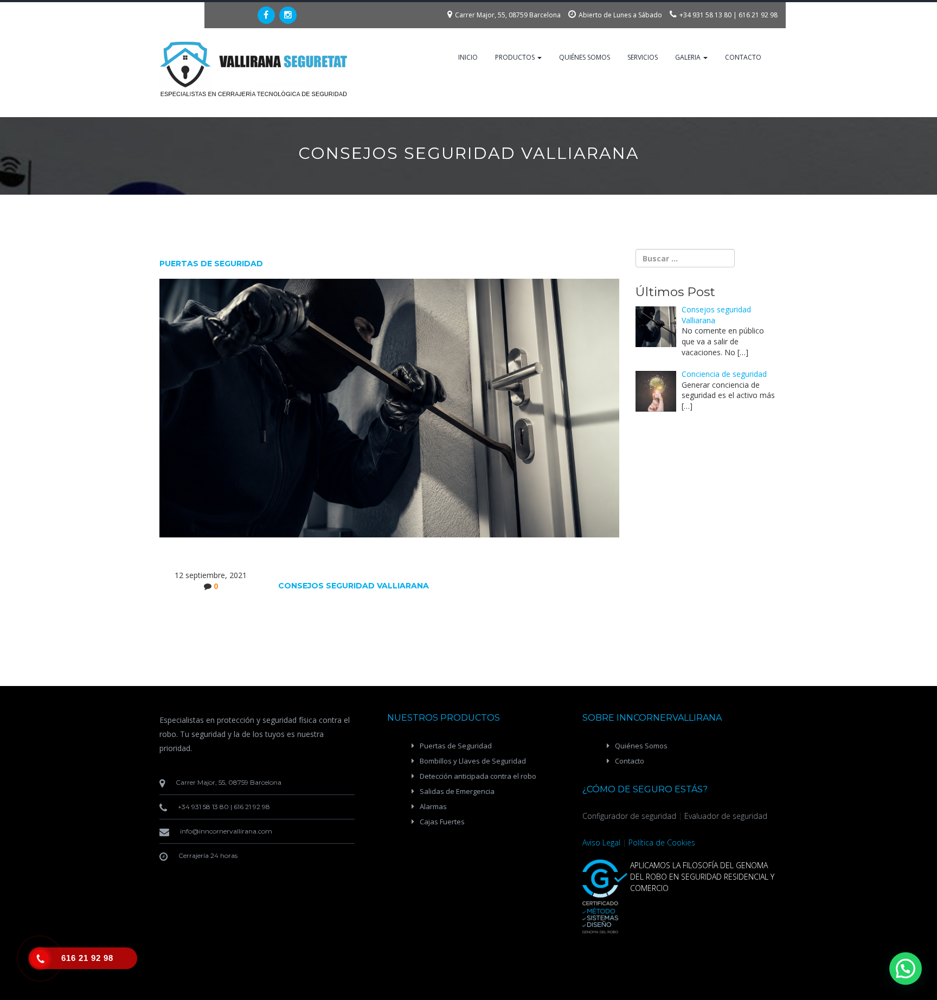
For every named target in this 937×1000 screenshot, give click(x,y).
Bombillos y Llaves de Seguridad (473, 761)
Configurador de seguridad (629, 816)
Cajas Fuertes (442, 821)
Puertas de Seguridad (456, 746)
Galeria (688, 57)
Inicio (468, 57)
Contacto (743, 57)
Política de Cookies (661, 842)
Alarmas (433, 806)
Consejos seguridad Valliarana (353, 586)
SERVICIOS (642, 57)
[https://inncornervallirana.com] (254, 69)
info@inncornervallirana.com (226, 831)
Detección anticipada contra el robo (478, 776)
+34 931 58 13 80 (705, 15)
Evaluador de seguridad (725, 816)
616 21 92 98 (758, 15)
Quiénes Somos (584, 57)
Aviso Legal (601, 842)
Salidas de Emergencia (457, 791)
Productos (515, 57)
